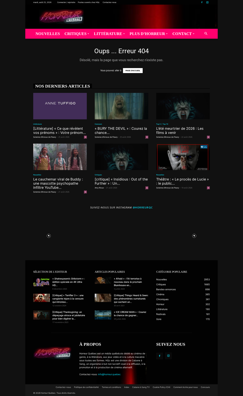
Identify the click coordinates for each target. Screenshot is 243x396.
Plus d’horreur (147, 34)
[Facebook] (201, 2)
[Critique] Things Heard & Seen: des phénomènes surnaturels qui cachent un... (131, 298)
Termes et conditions (111, 387)
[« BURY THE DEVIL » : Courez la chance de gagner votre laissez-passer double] (121, 106)
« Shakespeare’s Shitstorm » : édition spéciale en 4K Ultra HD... (68, 282)
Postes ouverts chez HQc (89, 2)
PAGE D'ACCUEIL (132, 70)
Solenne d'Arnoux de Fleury (44, 137)
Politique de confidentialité (86, 387)
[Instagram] (207, 2)
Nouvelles (48, 34)
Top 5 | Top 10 (162, 124)
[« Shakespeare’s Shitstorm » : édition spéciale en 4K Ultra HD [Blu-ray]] (41, 281)
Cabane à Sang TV (141, 387)
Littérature (108, 34)
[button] (206, 34)
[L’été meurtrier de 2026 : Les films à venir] (183, 106)
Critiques (75, 34)
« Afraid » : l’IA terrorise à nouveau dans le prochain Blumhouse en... (128, 282)
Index (126, 387)
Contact (182, 34)
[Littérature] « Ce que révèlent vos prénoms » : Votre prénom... (59, 130)
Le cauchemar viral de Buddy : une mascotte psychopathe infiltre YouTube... (58, 183)
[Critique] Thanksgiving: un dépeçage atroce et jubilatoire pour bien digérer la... (68, 315)
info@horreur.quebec (109, 374)
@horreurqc (143, 207)
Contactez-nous (109, 2)
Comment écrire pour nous (185, 387)
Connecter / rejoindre (66, 2)
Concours (98, 124)
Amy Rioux (99, 188)
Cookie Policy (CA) (161, 387)
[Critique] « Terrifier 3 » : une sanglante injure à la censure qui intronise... (67, 298)
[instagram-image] (48, 235)
